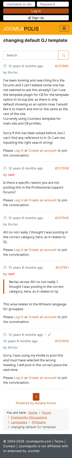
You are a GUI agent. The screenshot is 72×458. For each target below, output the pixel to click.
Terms (58, 441)
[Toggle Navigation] (64, 28)
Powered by (25, 403)
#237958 (62, 341)
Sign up (38, 18)
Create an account (43, 150)
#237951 (62, 267)
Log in (36, 11)
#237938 (62, 168)
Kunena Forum (45, 403)
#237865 (62, 66)
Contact (9, 446)
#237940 (62, 218)
